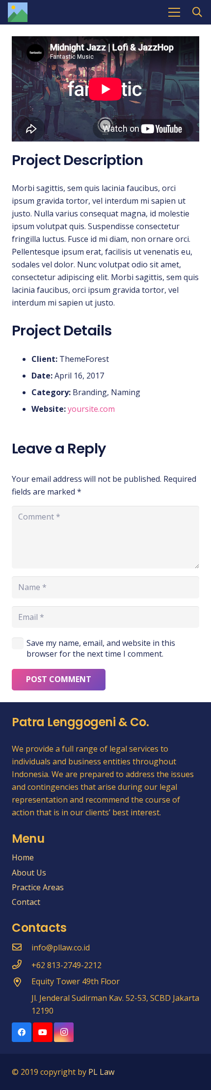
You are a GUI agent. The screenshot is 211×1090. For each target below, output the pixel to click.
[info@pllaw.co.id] (21, 947)
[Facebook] (21, 1032)
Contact (26, 902)
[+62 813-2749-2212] (21, 965)
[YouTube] (43, 1032)
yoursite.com (91, 408)
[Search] (197, 12)
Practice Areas (38, 887)
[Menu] (174, 12)
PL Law (101, 1071)
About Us (29, 872)
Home (23, 857)
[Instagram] (64, 1032)
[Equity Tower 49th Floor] (21, 982)
